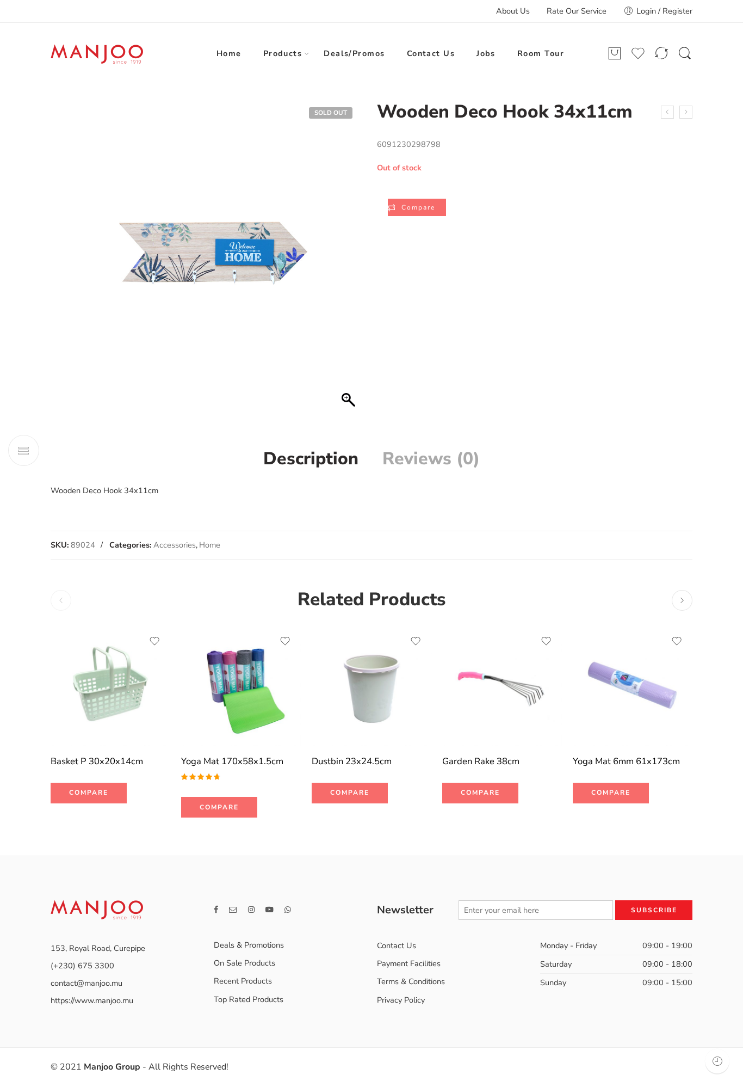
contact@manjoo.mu (86, 983)
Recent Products (243, 980)
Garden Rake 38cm (480, 761)
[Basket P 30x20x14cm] (110, 686)
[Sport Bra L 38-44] (667, 112)
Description (310, 459)
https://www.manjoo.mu (92, 1000)
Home (229, 53)
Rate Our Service (576, 10)
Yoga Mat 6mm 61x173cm (626, 761)
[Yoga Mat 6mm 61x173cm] (632, 686)
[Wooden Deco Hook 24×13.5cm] (685, 112)
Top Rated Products (248, 999)
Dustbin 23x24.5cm (352, 761)
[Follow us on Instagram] (251, 910)
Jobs (486, 53)
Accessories (174, 544)
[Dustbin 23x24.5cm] (371, 686)
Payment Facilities (409, 963)
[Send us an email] (233, 910)
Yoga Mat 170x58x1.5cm (232, 761)
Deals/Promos (354, 53)
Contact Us (431, 53)
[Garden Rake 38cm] (502, 686)
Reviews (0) (431, 459)
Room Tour (540, 53)
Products (282, 53)
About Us (513, 10)
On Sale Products (244, 962)
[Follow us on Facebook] (216, 910)
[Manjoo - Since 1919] (97, 54)
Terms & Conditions (411, 981)
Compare (418, 207)
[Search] (684, 54)
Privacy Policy (401, 999)
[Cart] (614, 54)
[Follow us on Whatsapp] (287, 910)
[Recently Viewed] (717, 1061)
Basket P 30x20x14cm (97, 761)
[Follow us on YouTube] (269, 910)
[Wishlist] (154, 641)
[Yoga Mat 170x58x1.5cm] (241, 686)
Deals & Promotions (249, 944)
